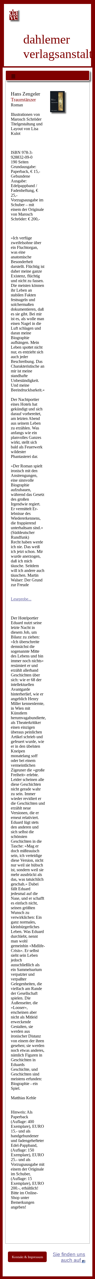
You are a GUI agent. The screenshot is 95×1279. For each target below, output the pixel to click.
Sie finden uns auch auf (69, 1257)
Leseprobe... (21, 599)
